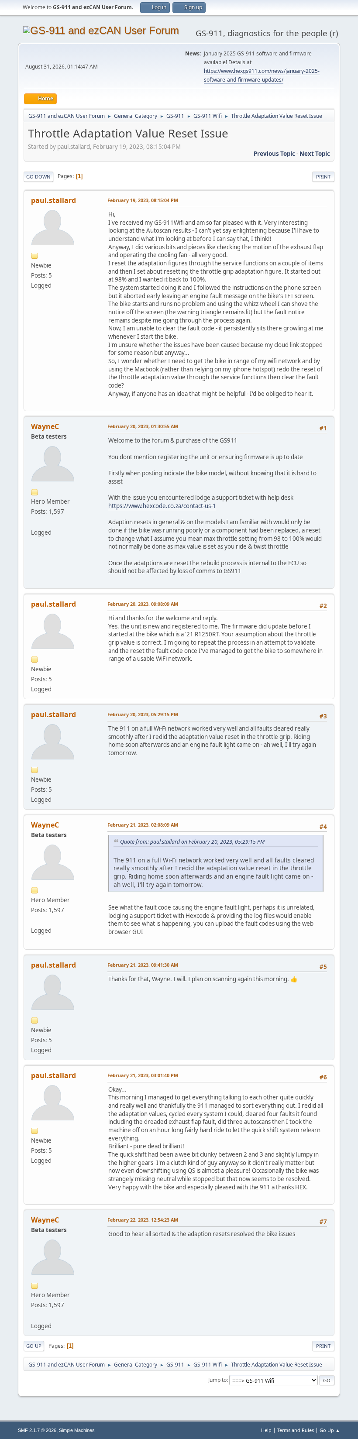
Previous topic (274, 154)
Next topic (314, 154)
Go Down (38, 176)
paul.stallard (53, 200)
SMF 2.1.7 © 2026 (37, 1430)
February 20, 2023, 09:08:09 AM (142, 604)
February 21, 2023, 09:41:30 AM (142, 965)
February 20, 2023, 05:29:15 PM (142, 714)
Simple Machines (77, 1430)
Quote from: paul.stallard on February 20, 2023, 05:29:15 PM (192, 841)
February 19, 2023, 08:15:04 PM (142, 200)
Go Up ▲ (330, 1430)
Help (266, 1430)
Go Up (33, 1346)
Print (323, 176)
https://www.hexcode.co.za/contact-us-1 (162, 506)
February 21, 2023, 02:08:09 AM (142, 824)
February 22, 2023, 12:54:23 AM (142, 1219)
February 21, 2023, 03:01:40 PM (142, 1075)
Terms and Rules (295, 1430)
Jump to (217, 1380)
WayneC (45, 426)
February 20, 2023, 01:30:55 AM (142, 426)
